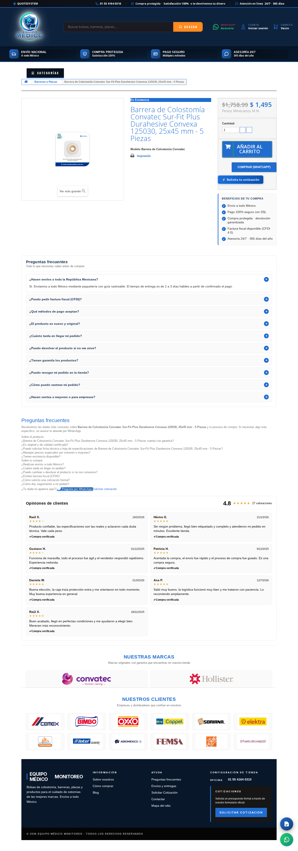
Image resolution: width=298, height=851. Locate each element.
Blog (96, 792)
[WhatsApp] (286, 839)
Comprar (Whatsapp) (254, 167)
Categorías (45, 72)
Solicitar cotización (105, 489)
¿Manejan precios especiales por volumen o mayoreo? (55, 452)
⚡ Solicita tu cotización (240, 179)
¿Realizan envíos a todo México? (42, 464)
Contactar (158, 799)
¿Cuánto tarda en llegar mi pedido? (43, 468)
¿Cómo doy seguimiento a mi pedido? (45, 484)
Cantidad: (228, 123)
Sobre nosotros (103, 779)
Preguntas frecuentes (166, 779)
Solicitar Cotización (164, 792)
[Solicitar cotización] (286, 823)
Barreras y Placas (45, 81)
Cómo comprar (103, 786)
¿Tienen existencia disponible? (40, 456)
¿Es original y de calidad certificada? (44, 444)
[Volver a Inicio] (26, 82)
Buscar (190, 27)
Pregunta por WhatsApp (77, 489)
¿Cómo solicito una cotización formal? (45, 480)
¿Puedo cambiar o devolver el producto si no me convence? (59, 472)
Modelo (135, 149)
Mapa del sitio (161, 805)
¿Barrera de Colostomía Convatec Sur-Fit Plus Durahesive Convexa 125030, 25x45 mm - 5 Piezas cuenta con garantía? (97, 440)
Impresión (144, 156)
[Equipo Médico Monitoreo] (29, 27)
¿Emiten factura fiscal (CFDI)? (40, 476)
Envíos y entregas (163, 786)
